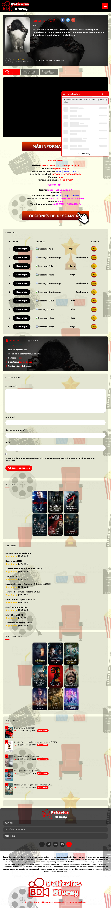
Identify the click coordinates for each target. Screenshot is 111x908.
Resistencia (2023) (14, 561)
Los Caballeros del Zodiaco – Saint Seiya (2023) (28, 584)
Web (7, 443)
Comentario (12, 386)
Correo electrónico (15, 430)
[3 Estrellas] (18, 59)
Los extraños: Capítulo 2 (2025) (20, 599)
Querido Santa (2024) (16, 607)
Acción (9, 823)
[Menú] (63, 93)
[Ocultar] (106, 93)
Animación (10, 836)
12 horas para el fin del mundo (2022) (23, 568)
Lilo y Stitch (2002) (14, 615)
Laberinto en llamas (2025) (18, 622)
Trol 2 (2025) (11, 576)
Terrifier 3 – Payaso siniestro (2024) (22, 592)
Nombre (10, 417)
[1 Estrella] (13, 59)
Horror (19, 358)
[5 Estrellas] (23, 59)
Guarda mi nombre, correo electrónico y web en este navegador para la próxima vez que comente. (50, 459)
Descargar (21, 248)
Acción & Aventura (15, 829)
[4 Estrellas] (20, 59)
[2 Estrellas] (16, 59)
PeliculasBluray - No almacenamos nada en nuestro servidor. (55, 902)
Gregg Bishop (25, 362)
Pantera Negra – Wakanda (18, 553)
